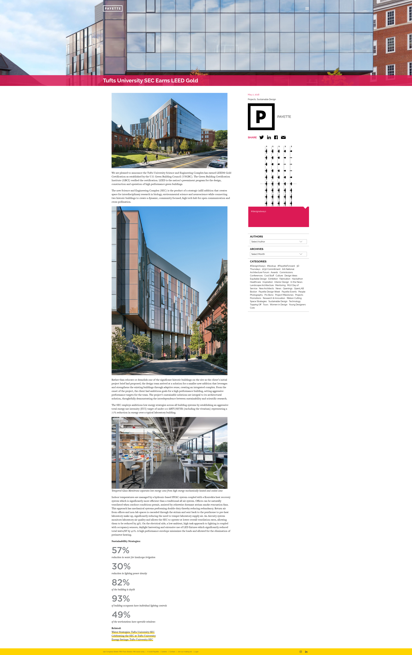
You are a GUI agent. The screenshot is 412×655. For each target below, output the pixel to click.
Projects (252, 99)
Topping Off (255, 304)
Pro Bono (268, 295)
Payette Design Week (269, 291)
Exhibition (273, 279)
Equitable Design (258, 279)
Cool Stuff (269, 275)
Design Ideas (291, 275)
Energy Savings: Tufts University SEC (132, 639)
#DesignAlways (258, 266)
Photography (256, 295)
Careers (164, 652)
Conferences (256, 275)
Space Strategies (258, 301)
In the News (296, 282)
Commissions (286, 272)
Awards (274, 272)
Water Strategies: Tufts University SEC (133, 632)
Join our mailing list (185, 652)
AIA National (288, 269)
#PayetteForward (286, 266)
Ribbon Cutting (294, 298)
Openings (287, 288)
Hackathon (297, 279)
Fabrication (284, 279)
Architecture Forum (259, 272)
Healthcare (255, 282)
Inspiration (268, 282)
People (301, 291)
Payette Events (289, 291)
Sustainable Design (266, 99)
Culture (279, 275)
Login (196, 652)
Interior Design (281, 282)
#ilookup (271, 266)
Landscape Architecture (262, 285)
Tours (265, 304)
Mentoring (280, 285)
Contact (172, 652)
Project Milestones (284, 295)
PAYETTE (284, 117)
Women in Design (278, 304)
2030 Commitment (271, 269)
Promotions (255, 298)
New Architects (266, 288)
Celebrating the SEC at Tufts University (134, 635)
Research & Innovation (274, 298)
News (278, 288)
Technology (295, 301)
